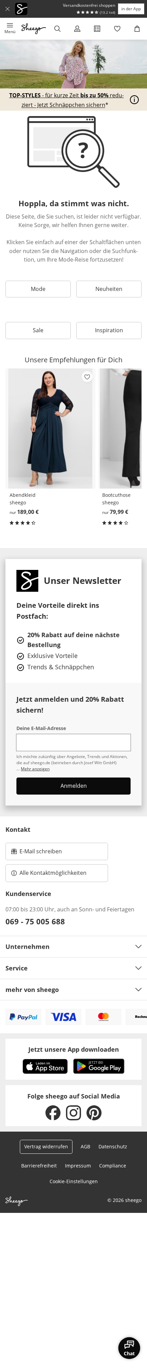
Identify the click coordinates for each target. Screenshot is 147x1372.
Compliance (112, 1165)
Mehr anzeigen (35, 769)
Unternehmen (27, 946)
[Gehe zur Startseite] (34, 29)
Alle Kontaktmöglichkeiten (52, 873)
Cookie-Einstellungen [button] (74, 1181)
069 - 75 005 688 (35, 921)
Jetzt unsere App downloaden (73, 1049)
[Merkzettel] (117, 29)
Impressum (78, 1165)
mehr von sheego (32, 989)
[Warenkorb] (137, 29)
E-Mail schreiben (36, 853)
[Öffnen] (134, 100)
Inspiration (109, 330)
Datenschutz (112, 1146)
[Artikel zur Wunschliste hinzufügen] (87, 376)
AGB (85, 1146)
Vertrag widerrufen (46, 1146)
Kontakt (17, 829)
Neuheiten (108, 289)
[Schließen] (7, 8)
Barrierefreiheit (39, 1165)
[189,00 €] (50, 428)
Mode (38, 289)
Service (16, 968)
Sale (38, 330)
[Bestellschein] (97, 29)
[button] (10, 29)
